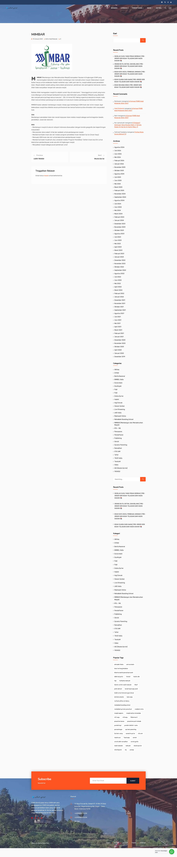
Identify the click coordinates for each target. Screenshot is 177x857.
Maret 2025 (118, 187)
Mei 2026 (117, 157)
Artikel (159, 8)
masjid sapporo (118, 713)
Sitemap (143, 843)
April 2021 (117, 327)
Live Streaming (119, 409)
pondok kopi (117, 725)
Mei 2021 (117, 323)
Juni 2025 (118, 180)
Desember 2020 (119, 340)
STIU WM (117, 451)
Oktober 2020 (119, 347)
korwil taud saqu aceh (131, 689)
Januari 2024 (119, 220)
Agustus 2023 (119, 234)
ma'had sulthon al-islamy (121, 701)
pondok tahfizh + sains (131, 725)
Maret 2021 (118, 330)
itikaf (136, 685)
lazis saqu (130, 697)
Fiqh (115, 389)
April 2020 (118, 350)
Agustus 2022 (119, 273)
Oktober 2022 (119, 267)
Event (108, 843)
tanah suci (117, 737)
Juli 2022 (117, 277)
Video (116, 465)
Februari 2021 (119, 333)
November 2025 (119, 167)
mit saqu (117, 717)
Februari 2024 (119, 217)
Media (149, 8)
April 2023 (118, 247)
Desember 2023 (119, 224)
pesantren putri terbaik (134, 721)
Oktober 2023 (119, 230)
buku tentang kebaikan (121, 668)
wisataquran (118, 750)
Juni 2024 (118, 207)
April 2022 (118, 287)
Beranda (114, 8)
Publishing (118, 438)
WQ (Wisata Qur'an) (120, 468)
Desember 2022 (119, 260)
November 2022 (119, 263)
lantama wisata (119, 697)
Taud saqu (127, 737)
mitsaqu (125, 717)
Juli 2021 (117, 317)
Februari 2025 (119, 190)
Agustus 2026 (119, 147)
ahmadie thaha (118, 664)
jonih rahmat (118, 689)
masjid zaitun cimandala (133, 713)
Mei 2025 (117, 184)
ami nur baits (130, 664)
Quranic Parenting (120, 445)
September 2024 (120, 197)
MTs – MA (117, 428)
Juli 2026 (117, 150)
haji (115, 681)
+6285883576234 (80, 813)
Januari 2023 (119, 257)
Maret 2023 (118, 250)
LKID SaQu (118, 413)
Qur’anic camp (118, 733)
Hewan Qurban (119, 406)
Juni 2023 (118, 240)
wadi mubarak (118, 746)
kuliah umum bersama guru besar (124, 693)
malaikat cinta (139, 709)
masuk (46, 175)
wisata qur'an (138, 746)
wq (126, 750)
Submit (133, 781)
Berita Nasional (119, 376)
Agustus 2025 (119, 174)
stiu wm (140, 733)
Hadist (116, 399)
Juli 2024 (117, 204)
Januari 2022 (119, 297)
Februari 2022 (119, 293)
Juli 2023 (117, 237)
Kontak (125, 843)
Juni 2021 (117, 320)
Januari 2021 (119, 337)
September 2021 (120, 310)
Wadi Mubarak (119, 108)
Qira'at (116, 441)
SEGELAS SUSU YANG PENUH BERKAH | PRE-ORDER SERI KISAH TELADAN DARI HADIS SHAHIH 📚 (129, 58)
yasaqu (132, 750)
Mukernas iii (134, 717)
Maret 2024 (118, 214)
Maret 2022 (118, 290)
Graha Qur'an (118, 396)
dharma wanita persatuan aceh (123, 672)
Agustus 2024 (119, 200)
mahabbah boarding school (122, 705)
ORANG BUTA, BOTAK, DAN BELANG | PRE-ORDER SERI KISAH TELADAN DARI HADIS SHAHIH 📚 (128, 66)
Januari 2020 (119, 353)
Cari (115, 33)
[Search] (143, 479)
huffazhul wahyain (124, 681)
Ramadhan (118, 448)
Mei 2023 (117, 244)
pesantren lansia (119, 721)
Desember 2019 (119, 356)
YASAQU (117, 471)
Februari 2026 (119, 160)
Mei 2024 (117, 210)
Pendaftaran (137, 8)
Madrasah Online (120, 416)
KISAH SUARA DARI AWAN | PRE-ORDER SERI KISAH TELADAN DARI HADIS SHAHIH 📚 (129, 526)
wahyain (128, 746)
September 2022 (120, 270)
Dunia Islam (118, 383)
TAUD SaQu (118, 458)
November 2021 (119, 303)
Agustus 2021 (119, 313)
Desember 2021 (119, 300)
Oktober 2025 (119, 170)
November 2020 (119, 343)
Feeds (134, 843)
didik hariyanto (118, 676)
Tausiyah (117, 461)
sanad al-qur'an (130, 733)
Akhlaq (116, 369)
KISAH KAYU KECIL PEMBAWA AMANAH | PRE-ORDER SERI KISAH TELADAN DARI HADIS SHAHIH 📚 (129, 74)
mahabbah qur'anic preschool (123, 709)
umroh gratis (134, 741)
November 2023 (119, 227)
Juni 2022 (118, 280)
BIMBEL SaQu (119, 379)
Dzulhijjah (118, 386)
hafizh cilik (136, 676)
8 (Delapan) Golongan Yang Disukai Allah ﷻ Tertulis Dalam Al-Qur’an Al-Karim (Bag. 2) (127, 125)
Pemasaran (118, 431)
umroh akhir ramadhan (121, 741)
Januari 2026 (119, 164)
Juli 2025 (117, 177)
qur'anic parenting (130, 729)
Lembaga (124, 8)
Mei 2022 (117, 283)
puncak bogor (118, 729)
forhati (128, 676)
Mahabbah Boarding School (123, 419)
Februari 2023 (119, 253)
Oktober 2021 (119, 307)
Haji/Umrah (118, 403)
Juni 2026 (118, 154)
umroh (135, 737)
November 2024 (119, 194)
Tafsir (116, 455)
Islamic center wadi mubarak (122, 685)
